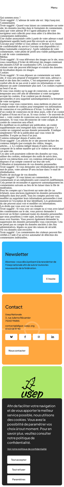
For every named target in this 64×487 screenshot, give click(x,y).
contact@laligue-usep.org (19, 325)
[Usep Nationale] (10, 9)
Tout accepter (18, 459)
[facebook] (25, 337)
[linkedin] (53, 337)
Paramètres (18, 479)
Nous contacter (17, 350)
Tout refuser (18, 469)
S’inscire (50, 278)
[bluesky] (11, 337)
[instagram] (39, 337)
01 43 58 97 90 (13, 328)
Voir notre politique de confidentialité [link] (27, 448)
